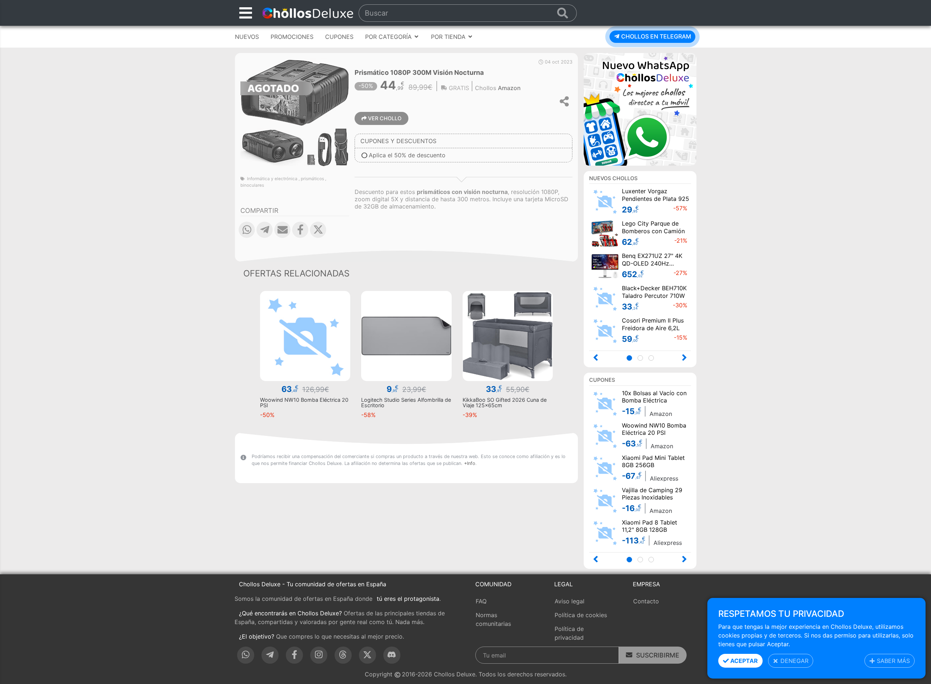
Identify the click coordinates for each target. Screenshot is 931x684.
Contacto (646, 601)
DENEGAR (793, 660)
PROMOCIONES (292, 36)
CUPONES (339, 36)
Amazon (509, 88)
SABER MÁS (892, 660)
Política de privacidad (569, 633)
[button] (246, 235)
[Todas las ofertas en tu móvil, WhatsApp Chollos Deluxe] (640, 108)
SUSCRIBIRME (655, 655)
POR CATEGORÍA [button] (389, 36)
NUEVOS (247, 36)
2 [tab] (642, 359)
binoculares (252, 185)
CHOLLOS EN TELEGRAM (655, 36)
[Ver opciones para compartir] (564, 101)
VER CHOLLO (384, 118)
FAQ (481, 601)
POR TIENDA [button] (449, 36)
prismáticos (312, 178)
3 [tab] (653, 359)
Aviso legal (569, 601)
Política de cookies (581, 615)
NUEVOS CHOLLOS (613, 178)
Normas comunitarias (493, 619)
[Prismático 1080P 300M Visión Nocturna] (294, 112)
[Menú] (246, 13)
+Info (469, 463)
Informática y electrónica (272, 178)
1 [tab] (631, 359)
